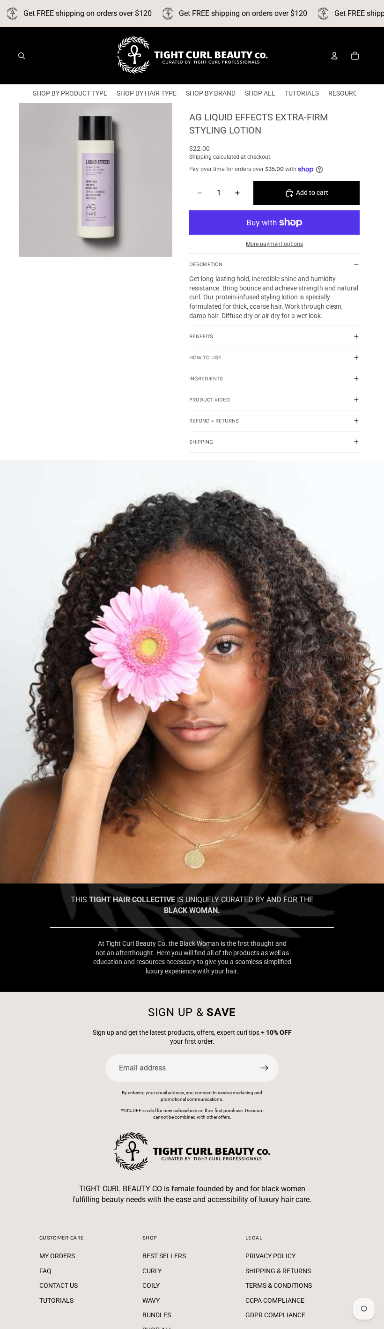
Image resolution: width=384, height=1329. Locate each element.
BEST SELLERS (164, 1256)
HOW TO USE (205, 357)
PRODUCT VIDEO (209, 399)
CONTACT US (58, 1285)
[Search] (21, 55)
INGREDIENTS (206, 378)
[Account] (334, 55)
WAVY (151, 1300)
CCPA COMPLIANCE (274, 1300)
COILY (151, 1285)
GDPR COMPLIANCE (275, 1315)
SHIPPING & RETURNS (278, 1271)
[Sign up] (264, 1068)
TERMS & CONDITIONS (278, 1285)
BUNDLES (156, 1315)
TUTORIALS (56, 1300)
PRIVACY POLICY (270, 1256)
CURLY (152, 1271)
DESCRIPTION (205, 264)
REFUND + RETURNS (214, 420)
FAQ (45, 1271)
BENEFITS (201, 336)
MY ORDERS (57, 1256)
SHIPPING (201, 441)
